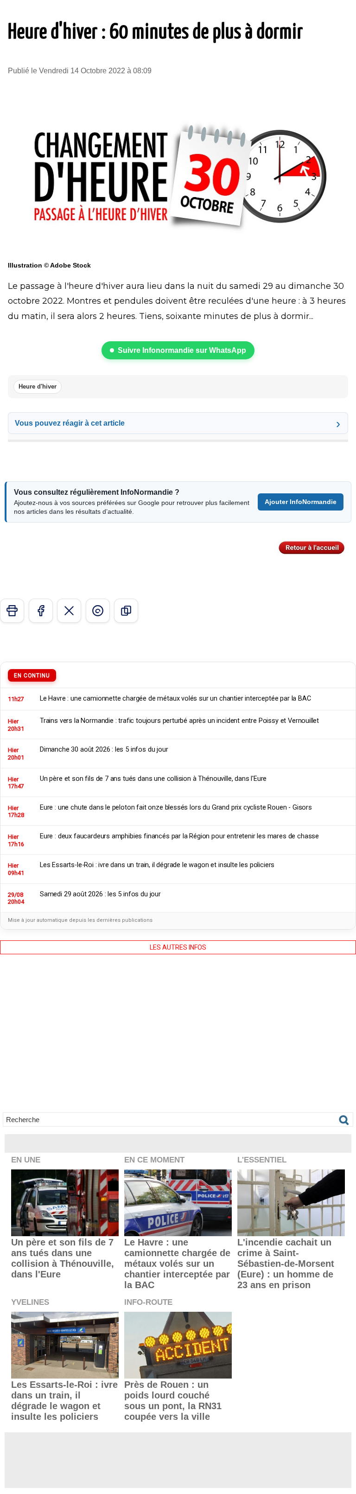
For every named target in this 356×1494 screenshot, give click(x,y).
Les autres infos (178, 947)
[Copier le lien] (126, 611)
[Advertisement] (178, 1040)
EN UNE (25, 1160)
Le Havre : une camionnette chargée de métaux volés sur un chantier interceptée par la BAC (177, 1263)
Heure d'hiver (38, 386)
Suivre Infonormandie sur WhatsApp (182, 350)
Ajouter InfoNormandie (301, 501)
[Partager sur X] (69, 611)
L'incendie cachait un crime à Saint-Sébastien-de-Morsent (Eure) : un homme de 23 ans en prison (285, 1263)
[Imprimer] (12, 611)
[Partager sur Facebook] (41, 611)
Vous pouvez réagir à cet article (70, 423)
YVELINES (30, 1302)
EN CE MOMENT (154, 1160)
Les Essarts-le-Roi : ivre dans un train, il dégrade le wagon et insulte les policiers (64, 1400)
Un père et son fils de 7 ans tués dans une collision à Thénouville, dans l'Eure (62, 1258)
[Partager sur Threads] (98, 611)
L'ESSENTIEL (261, 1160)
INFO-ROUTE (148, 1302)
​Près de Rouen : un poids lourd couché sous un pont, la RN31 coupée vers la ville (173, 1400)
